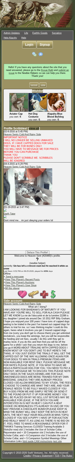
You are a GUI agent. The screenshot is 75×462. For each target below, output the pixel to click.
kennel (34, 85)
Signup (45, 44)
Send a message (14, 276)
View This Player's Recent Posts (22, 279)
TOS (57, 455)
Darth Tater (9, 213)
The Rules (67, 455)
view (43, 85)
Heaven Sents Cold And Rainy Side (22, 134)
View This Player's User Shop (20, 285)
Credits (27, 455)
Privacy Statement (43, 455)
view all (34, 128)
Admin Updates (12, 33)
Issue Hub (47, 70)
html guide (28, 441)
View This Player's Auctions (19, 282)
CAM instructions (43, 441)
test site (57, 441)
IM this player (12, 288)
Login (29, 44)
